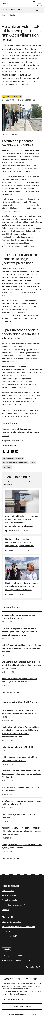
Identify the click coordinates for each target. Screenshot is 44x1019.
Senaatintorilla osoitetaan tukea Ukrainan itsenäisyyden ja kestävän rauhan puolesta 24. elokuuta (21, 774)
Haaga (33, 463)
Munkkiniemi (7, 467)
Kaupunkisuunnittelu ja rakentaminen (15, 463)
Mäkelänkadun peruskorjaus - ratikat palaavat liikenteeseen (18, 617)
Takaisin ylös (32, 967)
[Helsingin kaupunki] (6, 949)
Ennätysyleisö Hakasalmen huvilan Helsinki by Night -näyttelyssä (21, 802)
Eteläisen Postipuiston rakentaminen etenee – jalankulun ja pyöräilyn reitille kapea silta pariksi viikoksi (19, 631)
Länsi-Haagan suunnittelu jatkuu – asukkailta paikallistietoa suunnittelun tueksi (19, 713)
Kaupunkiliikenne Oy (13, 440)
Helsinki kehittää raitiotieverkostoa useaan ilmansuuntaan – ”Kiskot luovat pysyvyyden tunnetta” (21, 586)
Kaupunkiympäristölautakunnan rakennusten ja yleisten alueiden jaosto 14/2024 (20, 432)
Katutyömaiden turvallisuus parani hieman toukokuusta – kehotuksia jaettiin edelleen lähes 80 (21, 648)
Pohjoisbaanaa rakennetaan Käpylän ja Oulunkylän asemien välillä (19, 759)
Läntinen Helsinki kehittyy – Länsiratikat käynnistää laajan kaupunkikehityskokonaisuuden (19, 542)
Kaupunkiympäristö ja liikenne (13, 458)
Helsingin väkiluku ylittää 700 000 (17, 747)
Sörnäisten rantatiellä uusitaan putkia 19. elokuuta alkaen (20, 789)
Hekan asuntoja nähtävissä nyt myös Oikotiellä (18, 816)
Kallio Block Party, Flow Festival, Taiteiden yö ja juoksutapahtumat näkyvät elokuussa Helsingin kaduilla (21, 831)
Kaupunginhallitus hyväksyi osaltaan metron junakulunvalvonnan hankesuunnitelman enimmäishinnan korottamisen (21, 521)
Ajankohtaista (9, 15)
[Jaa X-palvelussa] (12, 451)
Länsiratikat (7, 445)
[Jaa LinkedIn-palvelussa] (8, 451)
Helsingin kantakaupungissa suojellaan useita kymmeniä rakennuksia (19, 680)
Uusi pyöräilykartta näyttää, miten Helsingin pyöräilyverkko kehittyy (22, 846)
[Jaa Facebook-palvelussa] (4, 451)
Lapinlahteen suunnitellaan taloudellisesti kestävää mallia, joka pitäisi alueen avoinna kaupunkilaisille (21, 665)
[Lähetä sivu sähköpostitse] (16, 451)
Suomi (5, 10)
